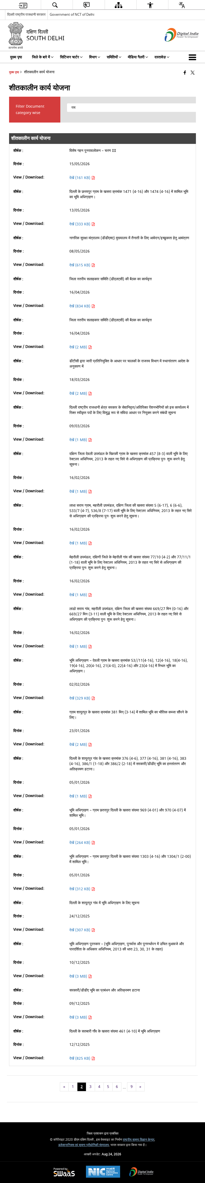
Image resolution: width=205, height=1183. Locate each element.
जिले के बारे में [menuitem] (41, 57)
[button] (193, 57)
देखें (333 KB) (80, 224)
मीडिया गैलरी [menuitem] (136, 57)
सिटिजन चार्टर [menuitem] (69, 57)
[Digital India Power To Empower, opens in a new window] (141, 1172)
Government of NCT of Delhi (72, 14)
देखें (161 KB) (80, 178)
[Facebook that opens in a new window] (185, 73)
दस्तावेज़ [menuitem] (160, 57)
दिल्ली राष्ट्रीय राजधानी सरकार (26, 14)
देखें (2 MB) (78, 347)
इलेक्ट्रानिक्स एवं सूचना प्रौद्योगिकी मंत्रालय (83, 1145)
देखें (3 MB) (78, 976)
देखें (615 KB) (80, 265)
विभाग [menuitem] (93, 57)
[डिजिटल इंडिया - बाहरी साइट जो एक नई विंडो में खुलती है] (175, 46)
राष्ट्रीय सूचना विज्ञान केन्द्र (138, 1139)
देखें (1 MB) (78, 440)
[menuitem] (23, 5)
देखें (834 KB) (80, 306)
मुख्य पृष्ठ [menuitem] (16, 57)
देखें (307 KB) (80, 930)
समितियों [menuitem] (112, 57)
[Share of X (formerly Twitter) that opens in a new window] (192, 73)
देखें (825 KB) (80, 1058)
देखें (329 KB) (80, 698)
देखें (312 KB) (80, 889)
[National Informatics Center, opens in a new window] (103, 1172)
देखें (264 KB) (80, 842)
